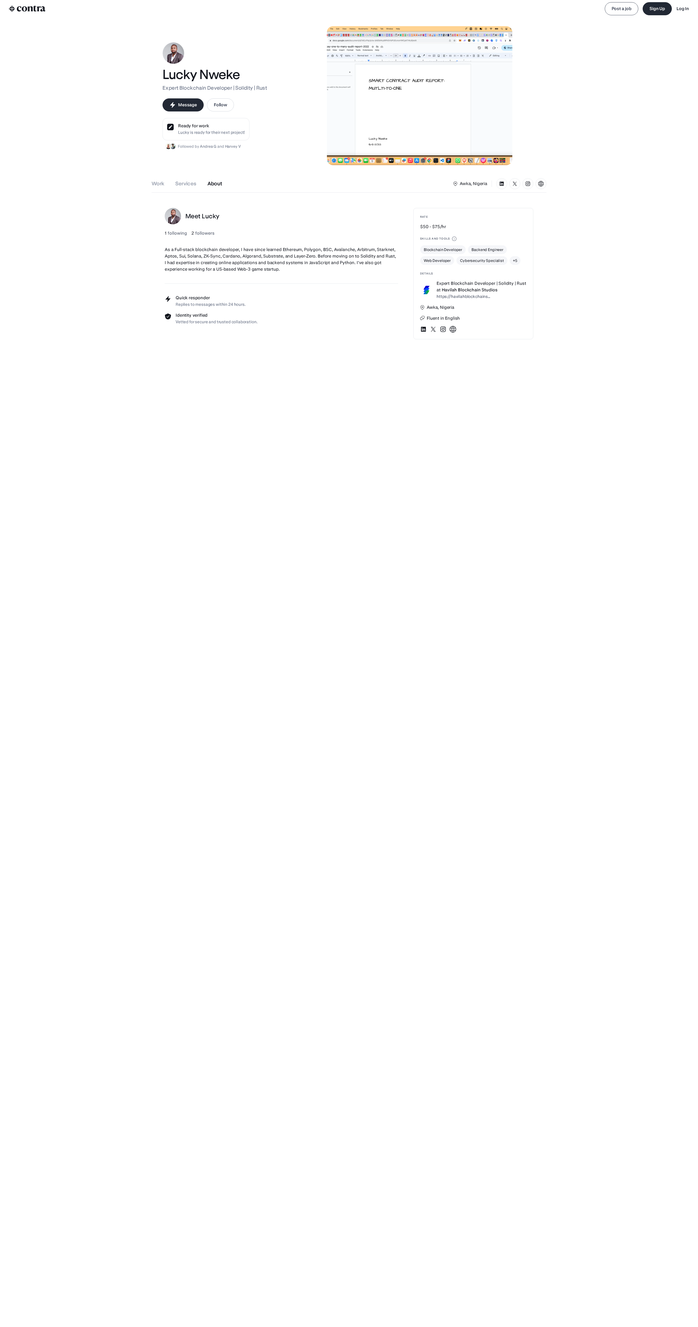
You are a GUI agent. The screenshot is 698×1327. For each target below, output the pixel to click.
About (214, 183)
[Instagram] (528, 183)
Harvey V (233, 146)
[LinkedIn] (501, 183)
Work (158, 183)
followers (203, 233)
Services (186, 183)
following (176, 233)
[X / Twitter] (515, 183)
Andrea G (208, 146)
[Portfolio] (541, 183)
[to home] (27, 8)
